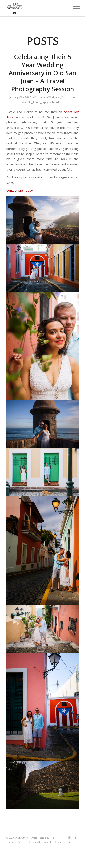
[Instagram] (69, 837)
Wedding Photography (35, 102)
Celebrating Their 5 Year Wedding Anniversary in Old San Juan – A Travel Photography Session (42, 73)
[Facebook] (75, 837)
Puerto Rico (68, 97)
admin (59, 102)
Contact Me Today (19, 190)
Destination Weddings (47, 97)
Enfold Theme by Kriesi (43, 837)
